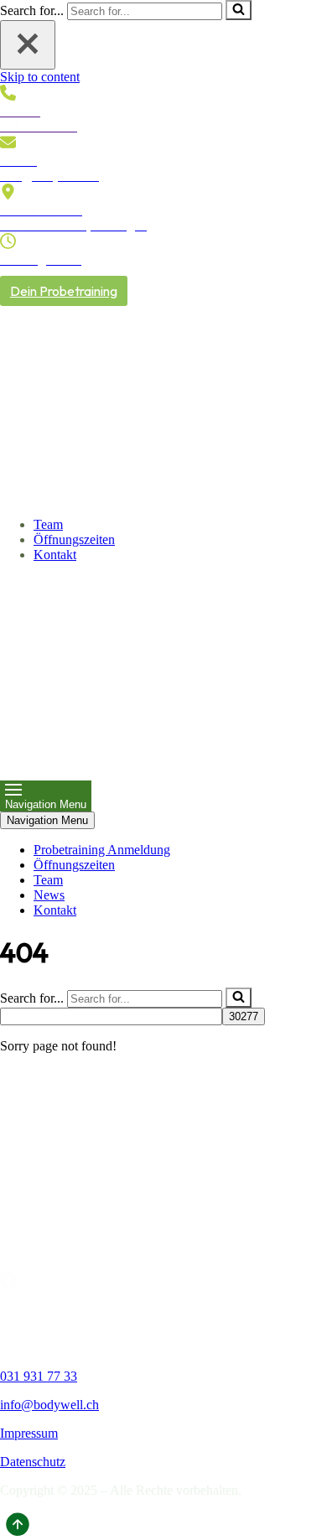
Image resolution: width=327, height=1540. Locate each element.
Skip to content (40, 77)
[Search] (239, 10)
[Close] (27, 45)
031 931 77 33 (38, 1376)
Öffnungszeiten (74, 539)
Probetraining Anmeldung (102, 850)
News (49, 895)
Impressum (29, 1433)
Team (48, 524)
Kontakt (55, 554)
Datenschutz (32, 1461)
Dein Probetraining (63, 291)
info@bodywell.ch (49, 1404)
